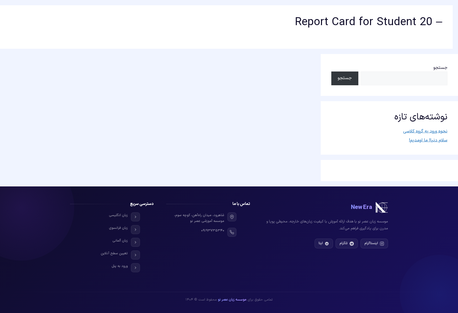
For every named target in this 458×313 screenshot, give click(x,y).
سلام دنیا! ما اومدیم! (428, 140)
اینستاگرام (371, 243)
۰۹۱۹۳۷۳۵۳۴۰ (212, 230)
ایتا (321, 243)
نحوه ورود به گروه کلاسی (425, 131)
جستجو (440, 67)
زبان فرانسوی (118, 228)
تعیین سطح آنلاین (114, 253)
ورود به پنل (120, 266)
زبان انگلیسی (118, 215)
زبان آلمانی (120, 240)
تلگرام (344, 243)
